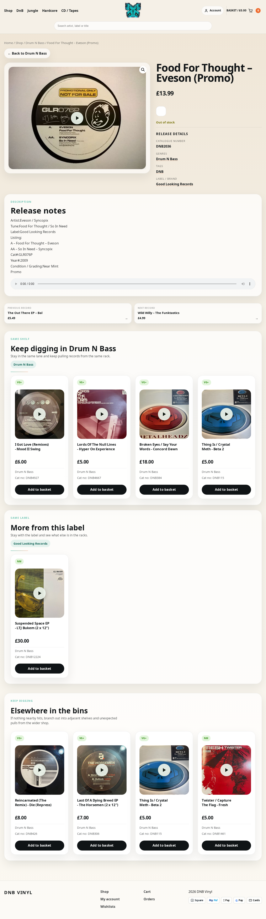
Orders (149, 899)
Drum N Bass (35, 43)
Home (8, 43)
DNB (160, 171)
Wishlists (107, 906)
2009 (24, 260)
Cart (147, 891)
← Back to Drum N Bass (27, 53)
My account (110, 899)
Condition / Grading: (27, 266)
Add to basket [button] (39, 489)
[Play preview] (77, 118)
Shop (8, 10)
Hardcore (49, 10)
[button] (143, 69)
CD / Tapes (69, 10)
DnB (19, 10)
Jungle (32, 10)
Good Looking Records (174, 184)
